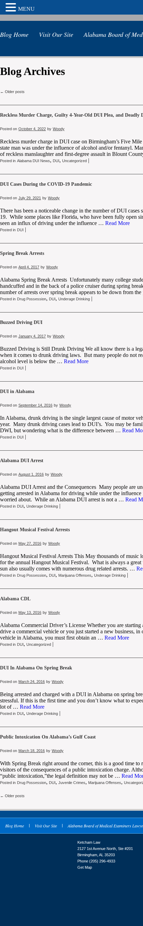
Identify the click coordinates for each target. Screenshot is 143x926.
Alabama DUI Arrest (21, 460)
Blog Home (14, 34)
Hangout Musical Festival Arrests (35, 529)
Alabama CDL (15, 598)
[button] (12, 7)
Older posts (12, 92)
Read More (117, 223)
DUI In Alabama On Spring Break (36, 667)
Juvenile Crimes (71, 783)
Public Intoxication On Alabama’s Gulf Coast (48, 737)
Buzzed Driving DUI (21, 322)
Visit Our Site (56, 34)
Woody (59, 129)
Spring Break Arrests (22, 253)
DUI (56, 161)
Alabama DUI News (33, 161)
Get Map (84, 867)
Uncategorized (74, 161)
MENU (26, 9)
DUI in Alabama (17, 391)
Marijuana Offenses (74, 575)
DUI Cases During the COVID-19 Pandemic (46, 184)
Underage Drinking (74, 299)
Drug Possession (31, 299)
